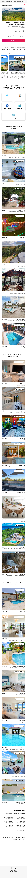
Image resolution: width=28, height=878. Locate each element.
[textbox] (19, 36)
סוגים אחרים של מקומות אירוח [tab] (19, 813)
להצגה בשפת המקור (6, 1)
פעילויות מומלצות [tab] (8, 813)
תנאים (11, 871)
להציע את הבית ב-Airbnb (7, 5)
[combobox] (13, 32)
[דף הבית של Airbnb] (24, 5)
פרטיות (15, 871)
